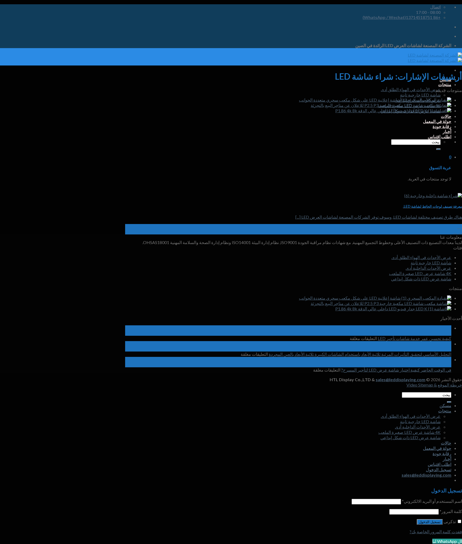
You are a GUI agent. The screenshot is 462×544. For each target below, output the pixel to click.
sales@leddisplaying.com (400, 379)
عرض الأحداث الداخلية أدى (428, 268)
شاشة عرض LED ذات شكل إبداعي (421, 278)
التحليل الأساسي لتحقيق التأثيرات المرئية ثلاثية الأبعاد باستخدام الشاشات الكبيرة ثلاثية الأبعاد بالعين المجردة (360, 354)
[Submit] (438, 149)
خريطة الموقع (450, 384)
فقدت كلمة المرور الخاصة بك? (436, 531)
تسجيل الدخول (430, 522)
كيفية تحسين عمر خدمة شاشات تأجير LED (414, 338)
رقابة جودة (442, 126)
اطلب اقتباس (439, 136)
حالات (446, 116)
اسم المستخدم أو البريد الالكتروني (432, 501)
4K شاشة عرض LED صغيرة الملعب (420, 273)
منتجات (444, 84)
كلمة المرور (451, 511)
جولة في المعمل (437, 121)
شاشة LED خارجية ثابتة (420, 94)
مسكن (445, 405)
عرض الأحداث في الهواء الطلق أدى (411, 89)
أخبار (447, 131)
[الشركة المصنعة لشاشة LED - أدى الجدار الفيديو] (435, 57)
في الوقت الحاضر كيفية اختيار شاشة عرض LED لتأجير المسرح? (396, 369)
